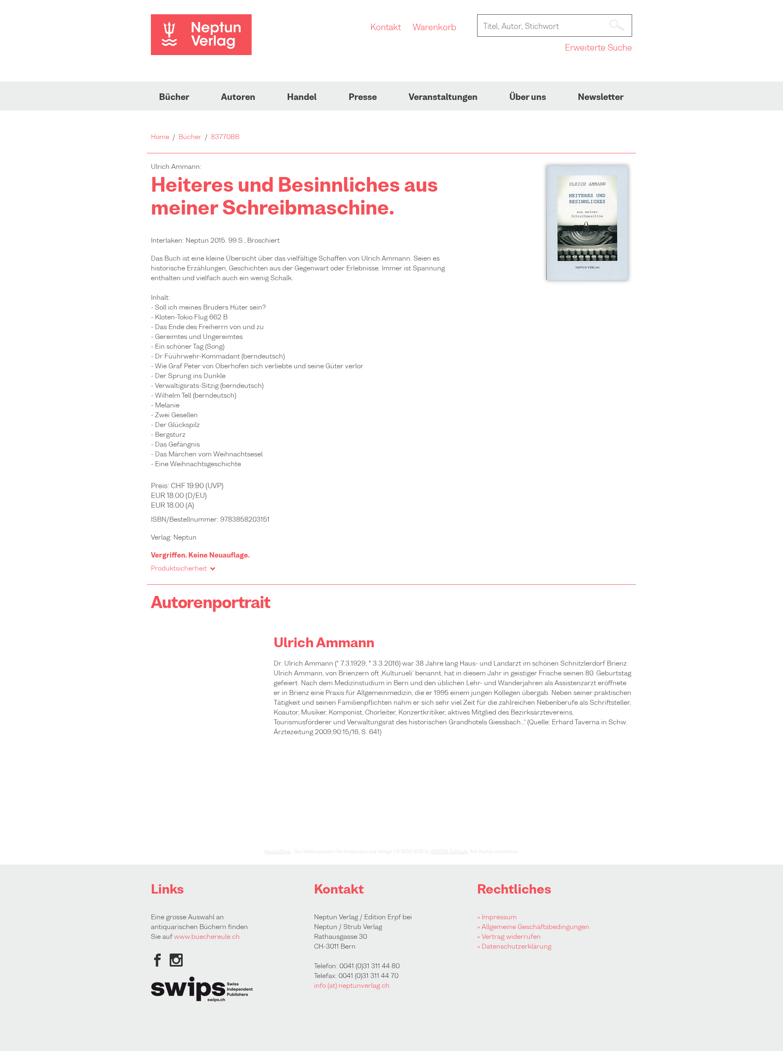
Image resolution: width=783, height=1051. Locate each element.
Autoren (238, 97)
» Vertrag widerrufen (509, 936)
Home (160, 137)
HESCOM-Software (449, 851)
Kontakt (385, 27)
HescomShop (277, 851)
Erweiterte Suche (598, 48)
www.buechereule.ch (207, 936)
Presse (363, 97)
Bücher (174, 97)
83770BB (225, 137)
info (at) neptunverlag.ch (351, 985)
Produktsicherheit (179, 568)
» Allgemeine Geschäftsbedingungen (533, 927)
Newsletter (601, 97)
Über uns (527, 97)
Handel (301, 97)
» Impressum (497, 917)
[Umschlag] (587, 278)
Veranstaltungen (443, 97)
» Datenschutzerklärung (514, 946)
